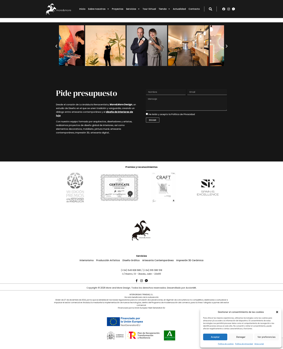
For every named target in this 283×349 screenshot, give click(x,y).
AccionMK (191, 287)
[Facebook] (224, 9)
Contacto (194, 8)
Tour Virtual (149, 8)
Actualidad (179, 8)
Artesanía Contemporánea (158, 260)
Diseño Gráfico (131, 260)
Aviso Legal (259, 344)
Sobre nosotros (97, 8)
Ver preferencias (266, 337)
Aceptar (215, 337)
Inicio (82, 8)
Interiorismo (87, 260)
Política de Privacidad (183, 114)
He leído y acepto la (172, 114)
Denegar (240, 337)
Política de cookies (226, 344)
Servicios (131, 8)
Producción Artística (108, 260)
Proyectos (117, 8)
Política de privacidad (244, 344)
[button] (277, 312)
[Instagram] (229, 9)
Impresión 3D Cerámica (189, 260)
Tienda (163, 8)
